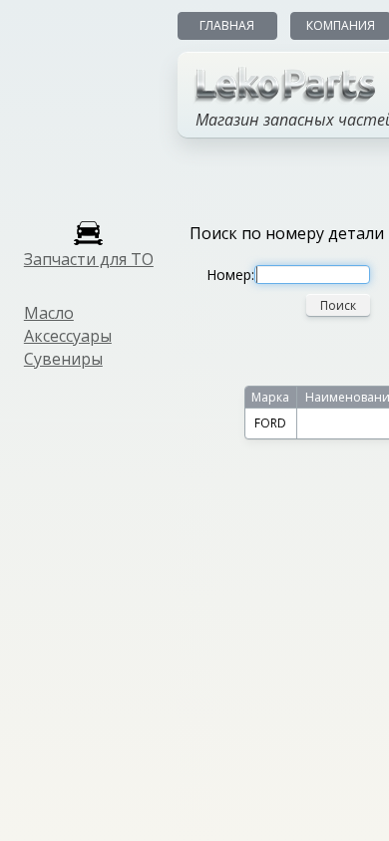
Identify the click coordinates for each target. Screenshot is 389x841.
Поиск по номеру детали (287, 233)
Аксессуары (68, 336)
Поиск (338, 305)
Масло (49, 313)
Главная (226, 25)
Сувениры (63, 359)
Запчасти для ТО (89, 259)
